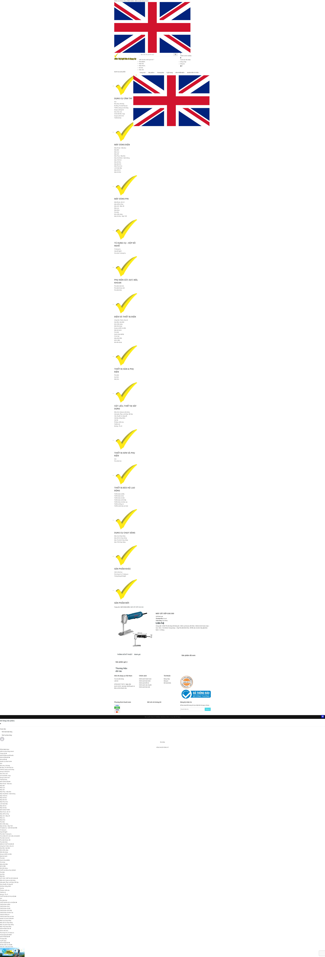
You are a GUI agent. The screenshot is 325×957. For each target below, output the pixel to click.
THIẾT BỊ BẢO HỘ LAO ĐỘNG (8, 902)
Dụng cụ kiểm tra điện (120, 328)
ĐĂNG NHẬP (159, 747)
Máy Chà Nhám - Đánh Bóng (122, 158)
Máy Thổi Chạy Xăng (120, 542)
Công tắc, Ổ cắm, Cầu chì (121, 320)
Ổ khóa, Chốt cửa (119, 422)
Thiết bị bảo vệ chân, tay (120, 502)
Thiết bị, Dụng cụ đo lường (121, 107)
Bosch (165, 618)
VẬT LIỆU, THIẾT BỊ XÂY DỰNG (8, 878)
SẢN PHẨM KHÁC (122, 569)
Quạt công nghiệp (119, 334)
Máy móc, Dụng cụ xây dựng (122, 412)
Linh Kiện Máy (118, 168)
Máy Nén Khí (117, 164)
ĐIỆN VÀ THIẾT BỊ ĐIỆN (125, 317)
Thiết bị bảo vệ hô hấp (120, 500)
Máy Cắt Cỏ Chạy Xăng (120, 538)
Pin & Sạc (116, 336)
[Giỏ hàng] (180, 66)
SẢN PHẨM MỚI (121, 603)
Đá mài (141, 67)
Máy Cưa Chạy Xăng (119, 536)
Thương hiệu (160, 72)
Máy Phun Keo (118, 166)
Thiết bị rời (117, 424)
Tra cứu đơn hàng (119, 679)
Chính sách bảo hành (145, 681)
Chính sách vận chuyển (145, 685)
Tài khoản (183, 59)
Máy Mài (116, 150)
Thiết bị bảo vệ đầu (119, 494)
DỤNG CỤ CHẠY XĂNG (124, 533)
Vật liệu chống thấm (119, 418)
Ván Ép (116, 420)
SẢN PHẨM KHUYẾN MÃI (7, 755)
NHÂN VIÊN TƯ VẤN (192, 72)
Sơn (115, 459)
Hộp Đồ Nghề (117, 251)
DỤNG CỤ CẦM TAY (123, 98)
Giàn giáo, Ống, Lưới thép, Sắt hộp (123, 414)
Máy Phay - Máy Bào (119, 156)
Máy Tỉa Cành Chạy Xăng (121, 540)
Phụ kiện (116, 212)
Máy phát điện (118, 338)
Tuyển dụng (169, 72)
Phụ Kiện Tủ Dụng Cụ (120, 253)
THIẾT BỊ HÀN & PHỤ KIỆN (7, 870)
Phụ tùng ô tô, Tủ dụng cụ (121, 574)
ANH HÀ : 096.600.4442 (6, 946)
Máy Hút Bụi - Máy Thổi (120, 216)
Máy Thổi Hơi (117, 160)
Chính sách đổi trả (144, 683)
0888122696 (183, 55)
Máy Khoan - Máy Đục (120, 148)
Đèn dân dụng (118, 342)
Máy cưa (116, 208)
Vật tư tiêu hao (118, 572)
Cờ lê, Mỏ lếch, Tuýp (119, 113)
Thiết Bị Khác (117, 118)
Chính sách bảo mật (144, 687)
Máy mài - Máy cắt (119, 206)
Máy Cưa (116, 152)
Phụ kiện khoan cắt (119, 288)
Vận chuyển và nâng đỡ (120, 416)
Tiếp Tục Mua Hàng (7, 735)
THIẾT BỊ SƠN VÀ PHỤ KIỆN (7, 896)
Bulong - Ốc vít (118, 426)
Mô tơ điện (117, 340)
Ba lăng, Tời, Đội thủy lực (121, 105)
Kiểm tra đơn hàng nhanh (142, 1)
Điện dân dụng (118, 326)
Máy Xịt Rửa (117, 162)
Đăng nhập (183, 61)
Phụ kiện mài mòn (119, 286)
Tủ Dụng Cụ (117, 249)
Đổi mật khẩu (167, 683)
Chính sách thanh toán (145, 679)
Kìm (115, 101)
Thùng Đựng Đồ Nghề (120, 576)
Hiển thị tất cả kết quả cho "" (146, 59)
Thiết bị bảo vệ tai (119, 496)
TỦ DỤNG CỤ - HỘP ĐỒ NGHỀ (8, 828)
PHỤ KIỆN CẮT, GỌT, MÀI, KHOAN (9, 836)
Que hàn (116, 377)
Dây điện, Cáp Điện (119, 322)
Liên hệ (116, 681)
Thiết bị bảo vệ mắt (119, 498)
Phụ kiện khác (118, 290)
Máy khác (117, 210)
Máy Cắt (116, 154)
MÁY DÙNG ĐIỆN (122, 144)
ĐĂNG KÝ (166, 747)
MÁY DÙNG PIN (121, 199)
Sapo (178, 717)
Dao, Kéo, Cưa (118, 112)
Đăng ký (182, 63)
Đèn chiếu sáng (118, 214)
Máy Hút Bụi (117, 172)
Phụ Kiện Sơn (117, 461)
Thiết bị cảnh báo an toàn (121, 506)
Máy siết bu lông (118, 204)
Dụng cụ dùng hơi (119, 109)
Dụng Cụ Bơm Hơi (119, 116)
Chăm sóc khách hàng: (124, 1)
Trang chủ (142, 72)
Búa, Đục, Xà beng (119, 103)
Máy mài (141, 69)
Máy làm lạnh (118, 330)
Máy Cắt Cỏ (117, 170)
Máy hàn (141, 63)
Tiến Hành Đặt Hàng (7, 731)
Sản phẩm (151, 72)
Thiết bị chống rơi (119, 504)
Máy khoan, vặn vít (119, 202)
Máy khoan (142, 65)
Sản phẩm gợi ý (121, 662)
